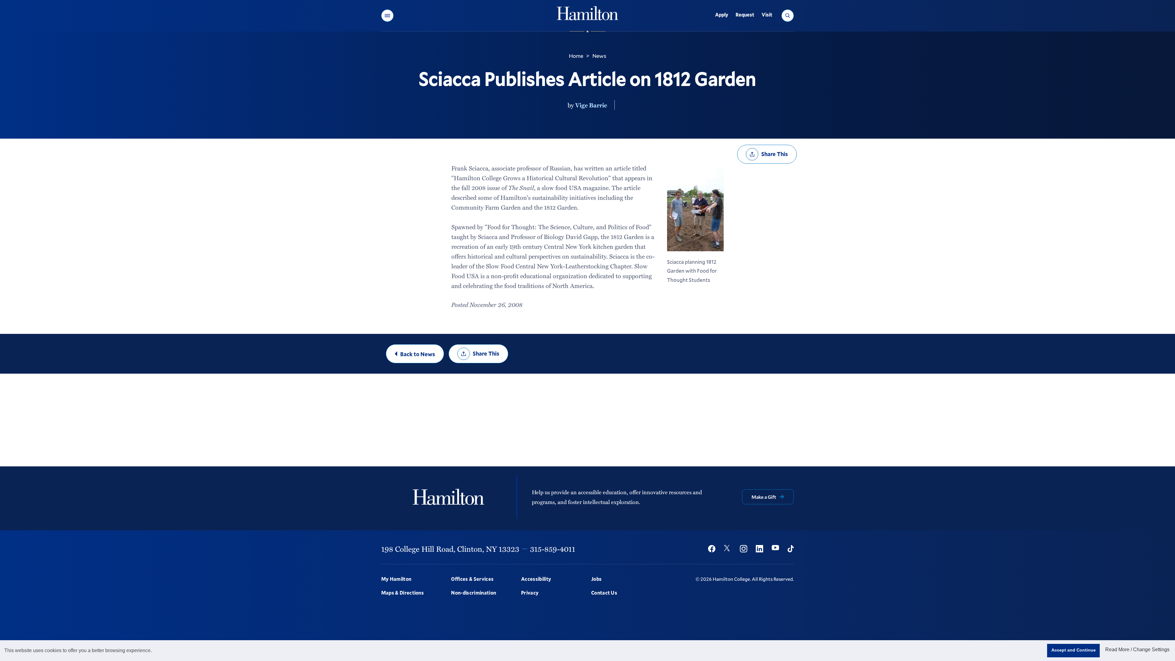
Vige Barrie (591, 105)
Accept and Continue (1073, 650)
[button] (387, 15)
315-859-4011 (552, 549)
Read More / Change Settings (1137, 649)
